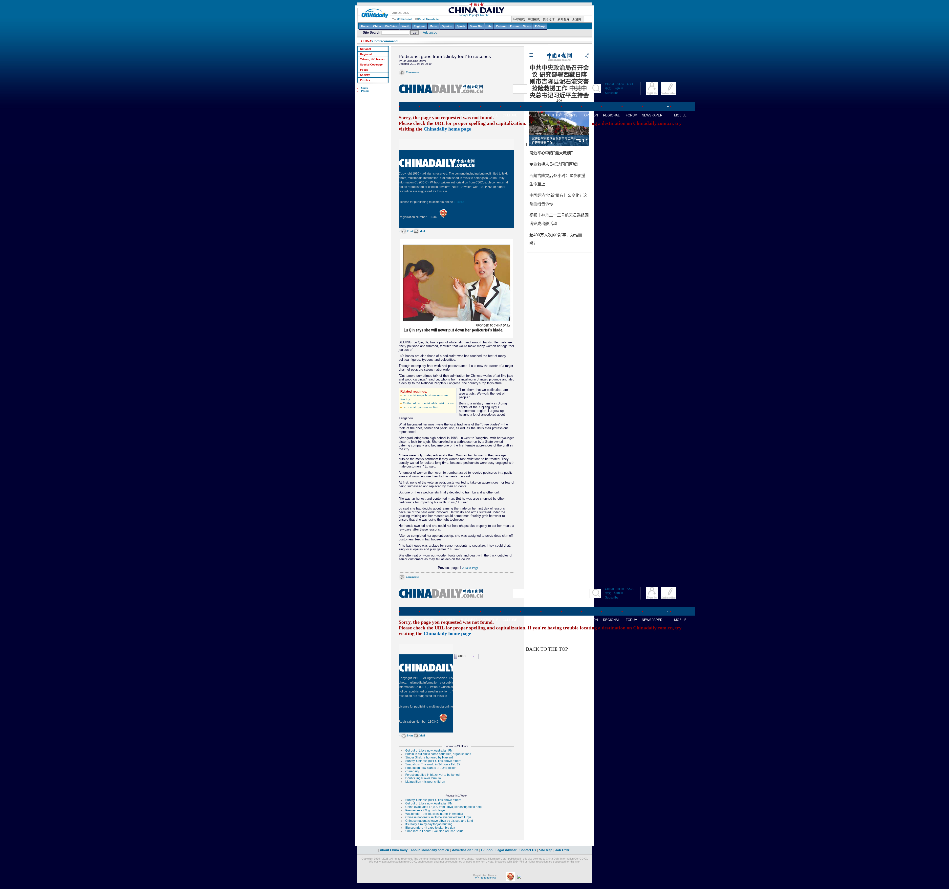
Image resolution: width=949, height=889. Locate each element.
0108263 (459, 202)
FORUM (631, 115)
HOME (408, 115)
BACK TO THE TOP (547, 649)
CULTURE (510, 115)
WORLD (449, 115)
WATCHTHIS (550, 115)
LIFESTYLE (489, 115)
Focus (364, 69)
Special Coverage (371, 64)
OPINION (591, 115)
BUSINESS (469, 115)
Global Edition (614, 84)
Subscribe (612, 93)
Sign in (618, 88)
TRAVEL (530, 115)
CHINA (366, 41)
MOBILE (680, 115)
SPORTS (571, 115)
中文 (608, 88)
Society (365, 74)
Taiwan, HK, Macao (372, 59)
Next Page (471, 568)
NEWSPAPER (652, 115)
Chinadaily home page (447, 129)
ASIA (630, 84)
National (365, 48)
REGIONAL (611, 115)
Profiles (365, 80)
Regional (366, 54)
